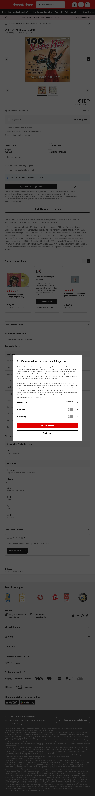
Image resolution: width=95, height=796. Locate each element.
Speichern (47, 433)
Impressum (29, 397)
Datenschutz (21, 397)
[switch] (70, 409)
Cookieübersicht (40, 397)
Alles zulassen (47, 425)
